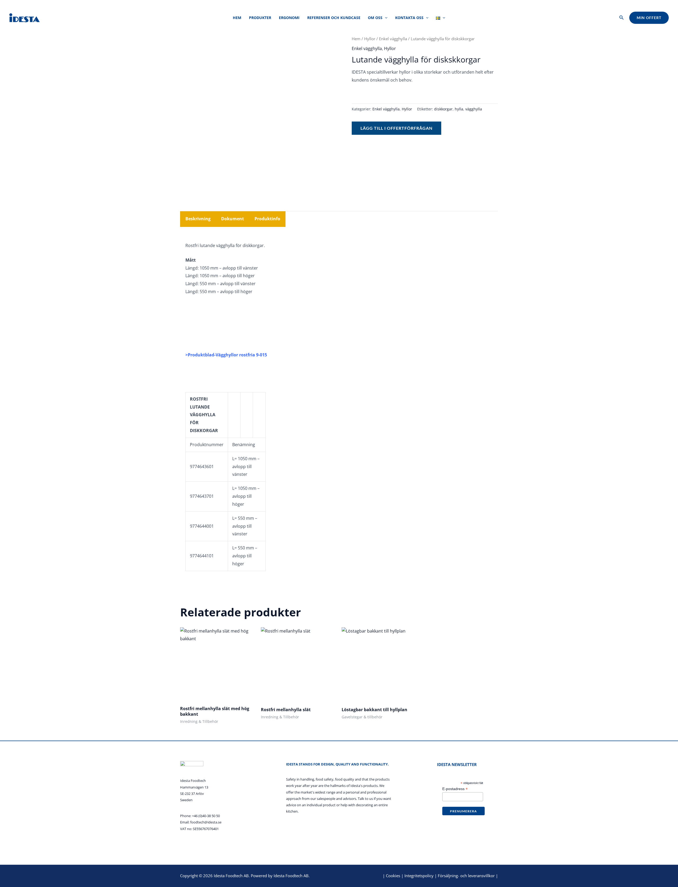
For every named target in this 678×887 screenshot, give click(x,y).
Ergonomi (289, 17)
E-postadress (455, 788)
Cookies (393, 875)
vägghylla (473, 108)
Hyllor (369, 38)
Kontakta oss (409, 17)
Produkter (260, 17)
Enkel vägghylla (393, 38)
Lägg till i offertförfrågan (396, 128)
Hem (237, 17)
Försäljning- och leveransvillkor (466, 875)
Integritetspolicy (419, 875)
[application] (384, 17)
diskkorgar (443, 108)
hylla (459, 108)
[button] (621, 17)
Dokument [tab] (232, 219)
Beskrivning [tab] (198, 219)
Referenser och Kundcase (333, 17)
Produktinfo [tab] (267, 219)
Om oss (375, 17)
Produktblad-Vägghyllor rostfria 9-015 (227, 355)
